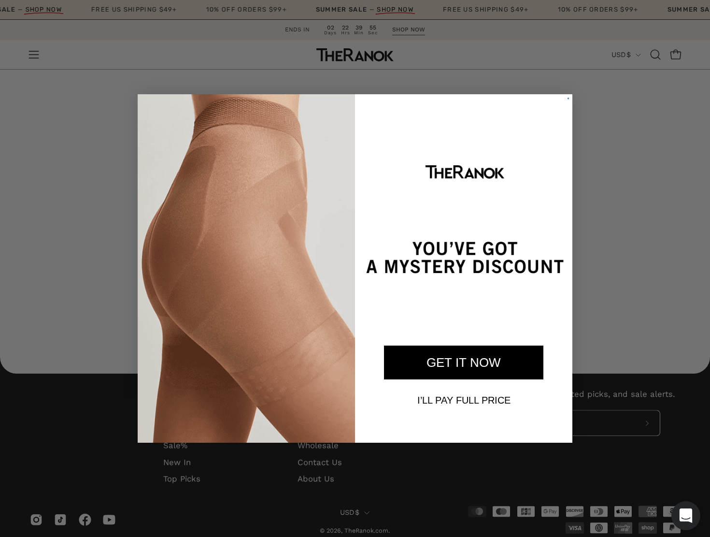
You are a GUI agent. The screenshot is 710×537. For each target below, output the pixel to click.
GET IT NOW (463, 362)
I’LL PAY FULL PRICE (464, 400)
